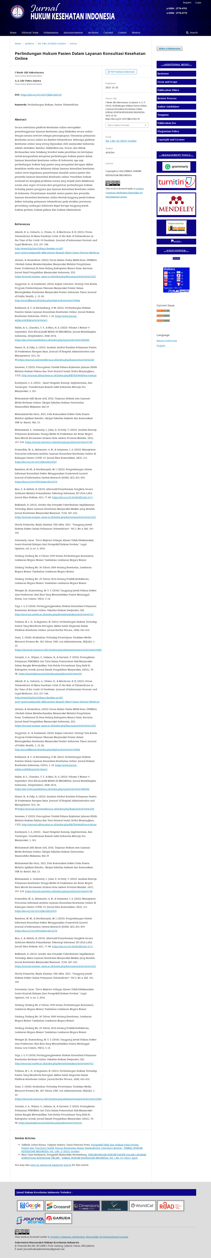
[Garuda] (59, 1223)
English (161, 345)
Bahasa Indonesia (167, 340)
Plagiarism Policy (168, 131)
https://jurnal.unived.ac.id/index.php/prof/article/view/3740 (58, 442)
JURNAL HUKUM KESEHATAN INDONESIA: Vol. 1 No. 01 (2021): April (100, 1157)
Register (187, 2)
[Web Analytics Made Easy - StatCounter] (176, 258)
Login (198, 2)
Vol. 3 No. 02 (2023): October (52, 43)
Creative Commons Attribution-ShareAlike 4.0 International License (125, 192)
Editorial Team (30, 32)
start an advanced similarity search (50, 1165)
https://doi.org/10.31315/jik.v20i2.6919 (36, 461)
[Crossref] (59, 1210)
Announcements (73, 32)
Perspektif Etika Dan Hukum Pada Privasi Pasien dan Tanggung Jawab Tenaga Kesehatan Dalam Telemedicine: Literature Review (80, 1146)
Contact (122, 32)
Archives (93, 32)
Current (108, 32)
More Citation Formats (118, 125)
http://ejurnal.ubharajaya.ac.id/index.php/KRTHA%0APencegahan (59, 375)
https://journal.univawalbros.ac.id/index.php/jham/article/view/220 (56, 359)
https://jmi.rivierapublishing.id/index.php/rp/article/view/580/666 (52, 339)
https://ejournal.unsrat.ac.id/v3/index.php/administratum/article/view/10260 (58, 649)
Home (13, 32)
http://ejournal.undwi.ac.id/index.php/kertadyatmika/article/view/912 (54, 614)
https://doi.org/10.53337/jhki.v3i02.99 (41, 94)
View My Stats (176, 263)
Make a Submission (169, 48)
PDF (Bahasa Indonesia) (122, 71)
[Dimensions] (87, 1210)
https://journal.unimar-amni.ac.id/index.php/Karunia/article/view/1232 (55, 276)
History (136, 32)
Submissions (51, 32)
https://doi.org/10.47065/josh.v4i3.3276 (36, 481)
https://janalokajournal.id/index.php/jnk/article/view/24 (50, 673)
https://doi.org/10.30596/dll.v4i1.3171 (72, 497)
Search (193, 32)
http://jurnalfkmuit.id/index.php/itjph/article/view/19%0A (47, 300)
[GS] (30, 1210)
